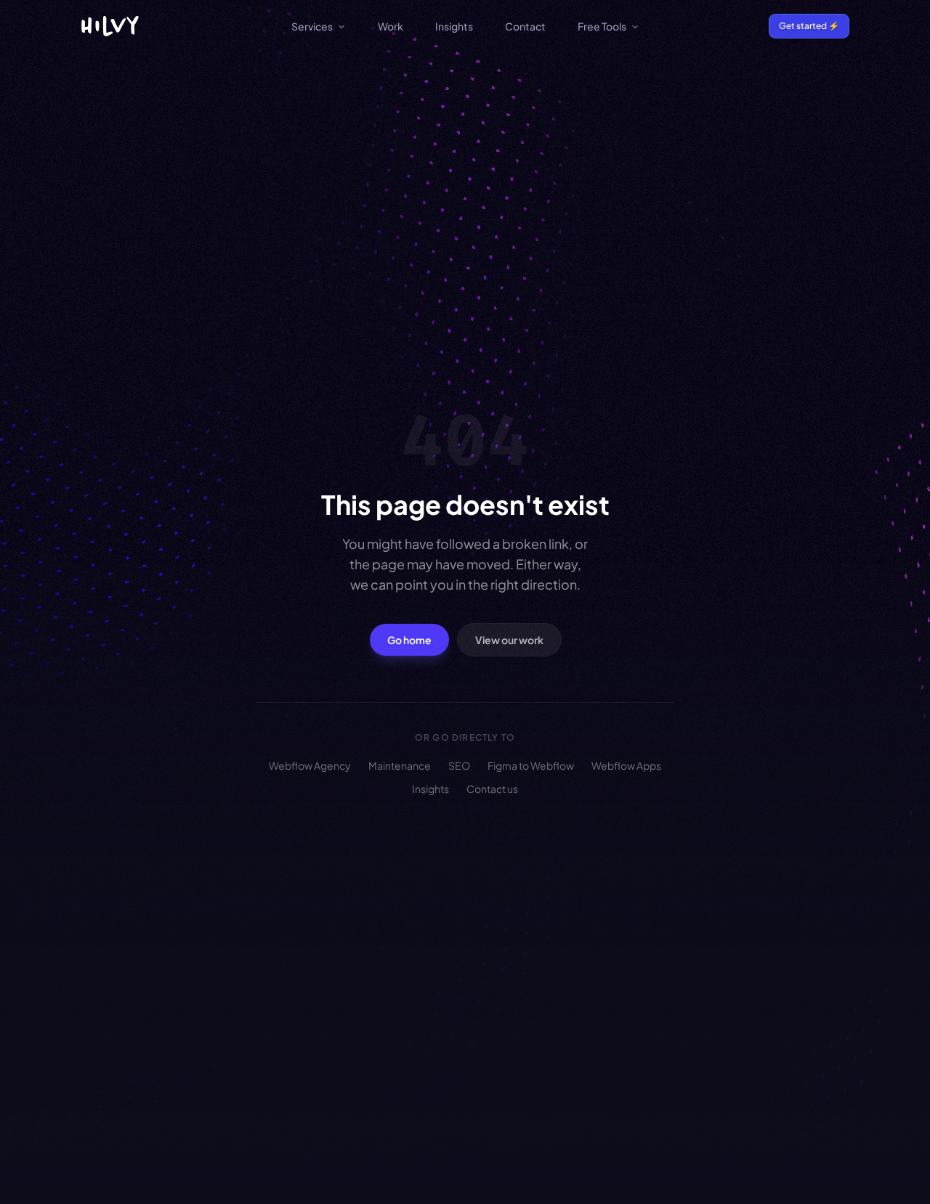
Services (312, 26)
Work (390, 26)
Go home (409, 639)
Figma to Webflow (531, 765)
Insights (454, 26)
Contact (525, 26)
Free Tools (602, 26)
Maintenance (399, 765)
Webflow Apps (626, 765)
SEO (459, 765)
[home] (110, 26)
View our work (509, 639)
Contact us (492, 788)
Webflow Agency (310, 765)
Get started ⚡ (809, 25)
